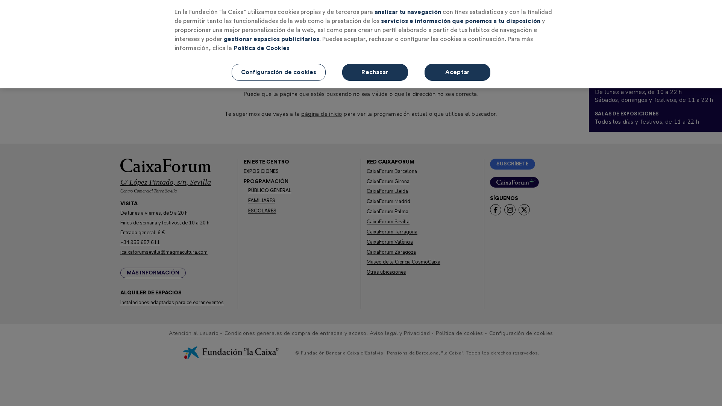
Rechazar (374, 72)
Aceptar (457, 72)
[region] (361, 44)
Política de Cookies (262, 48)
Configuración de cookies (279, 72)
